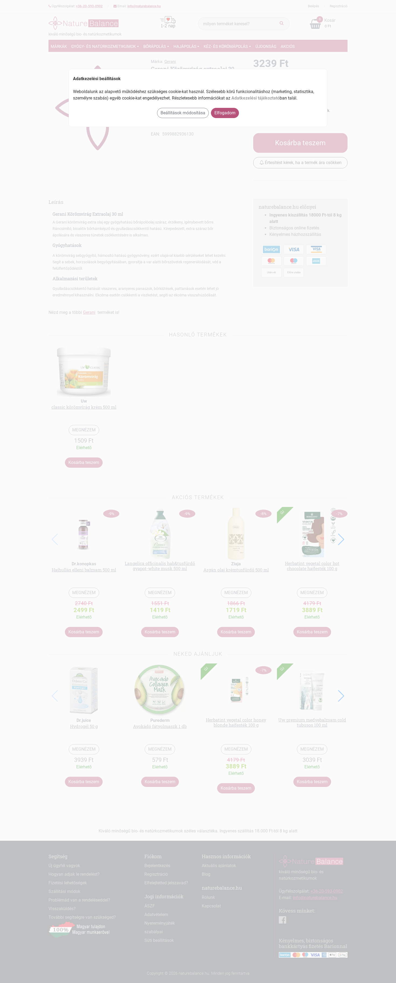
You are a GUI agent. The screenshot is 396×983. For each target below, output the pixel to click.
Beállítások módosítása (183, 112)
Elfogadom (224, 112)
